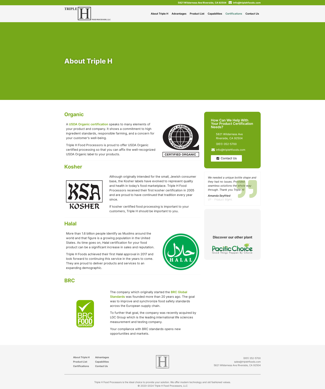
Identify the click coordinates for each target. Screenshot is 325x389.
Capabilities (102, 361)
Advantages (102, 357)
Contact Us (101, 366)
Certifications (81, 366)
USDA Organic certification (88, 124)
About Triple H (81, 357)
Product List (80, 361)
